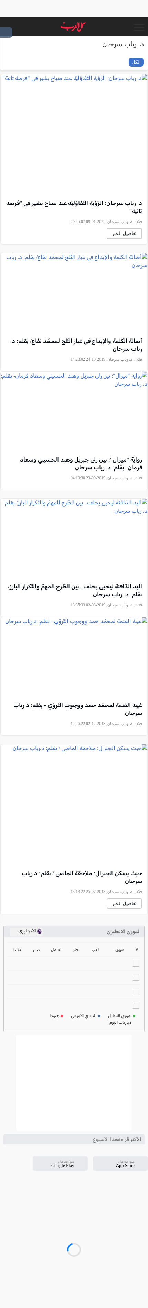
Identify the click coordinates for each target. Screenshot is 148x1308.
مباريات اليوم (120, 1022)
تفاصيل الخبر (124, 233)
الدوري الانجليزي (124, 932)
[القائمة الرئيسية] (139, 27)
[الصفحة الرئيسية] (73, 27)
